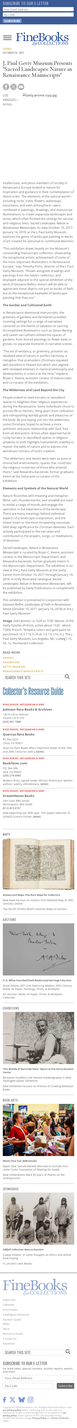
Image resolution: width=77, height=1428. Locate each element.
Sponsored (11, 1189)
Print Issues (10, 1309)
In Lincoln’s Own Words (17, 1263)
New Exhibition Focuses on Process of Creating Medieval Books (38, 1087)
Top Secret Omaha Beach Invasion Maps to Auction (35, 909)
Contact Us (10, 1339)
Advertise (9, 1343)
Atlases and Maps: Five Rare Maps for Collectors (31, 895)
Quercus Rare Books (19, 734)
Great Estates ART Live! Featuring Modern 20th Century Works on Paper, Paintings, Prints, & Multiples (37, 987)
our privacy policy (12, 1410)
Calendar (8, 1304)
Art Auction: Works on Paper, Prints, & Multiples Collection (32, 995)
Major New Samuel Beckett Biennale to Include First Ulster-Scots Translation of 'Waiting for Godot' (35, 1167)
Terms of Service (60, 1418)
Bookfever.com (15, 763)
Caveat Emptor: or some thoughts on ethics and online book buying (37, 1256)
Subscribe (9, 1300)
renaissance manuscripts (23, 671)
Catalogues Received (16, 1314)
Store (6, 1329)
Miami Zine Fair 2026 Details (20, 1161)
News (6, 1324)
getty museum (14, 666)
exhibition (11, 662)
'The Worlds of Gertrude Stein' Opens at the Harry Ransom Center (38, 1070)
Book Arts (10, 1100)
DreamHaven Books (18, 796)
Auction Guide (12, 1319)
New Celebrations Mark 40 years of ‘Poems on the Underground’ (34, 1176)
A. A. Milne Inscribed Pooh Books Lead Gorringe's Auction (37, 980)
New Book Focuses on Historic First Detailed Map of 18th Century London (38, 901)
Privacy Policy (39, 1418)
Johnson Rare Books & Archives (27, 709)
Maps (6, 834)
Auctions (9, 919)
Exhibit (7, 49)
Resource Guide (13, 1333)
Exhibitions (11, 1008)
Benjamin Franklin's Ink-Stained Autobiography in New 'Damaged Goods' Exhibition (37, 1079)
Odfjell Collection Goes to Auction (23, 1249)
